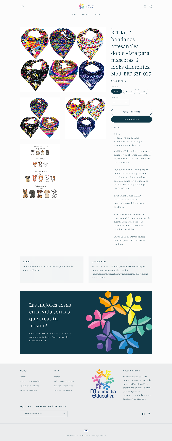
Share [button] (116, 127)
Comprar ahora (131, 119)
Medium (130, 91)
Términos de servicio (29, 390)
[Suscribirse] (64, 414)
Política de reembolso (29, 386)
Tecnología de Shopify (99, 435)
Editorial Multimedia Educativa (80, 435)
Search (23, 377)
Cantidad (115, 97)
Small (116, 91)
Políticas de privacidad (30, 381)
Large (142, 91)
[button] (23, 6)
